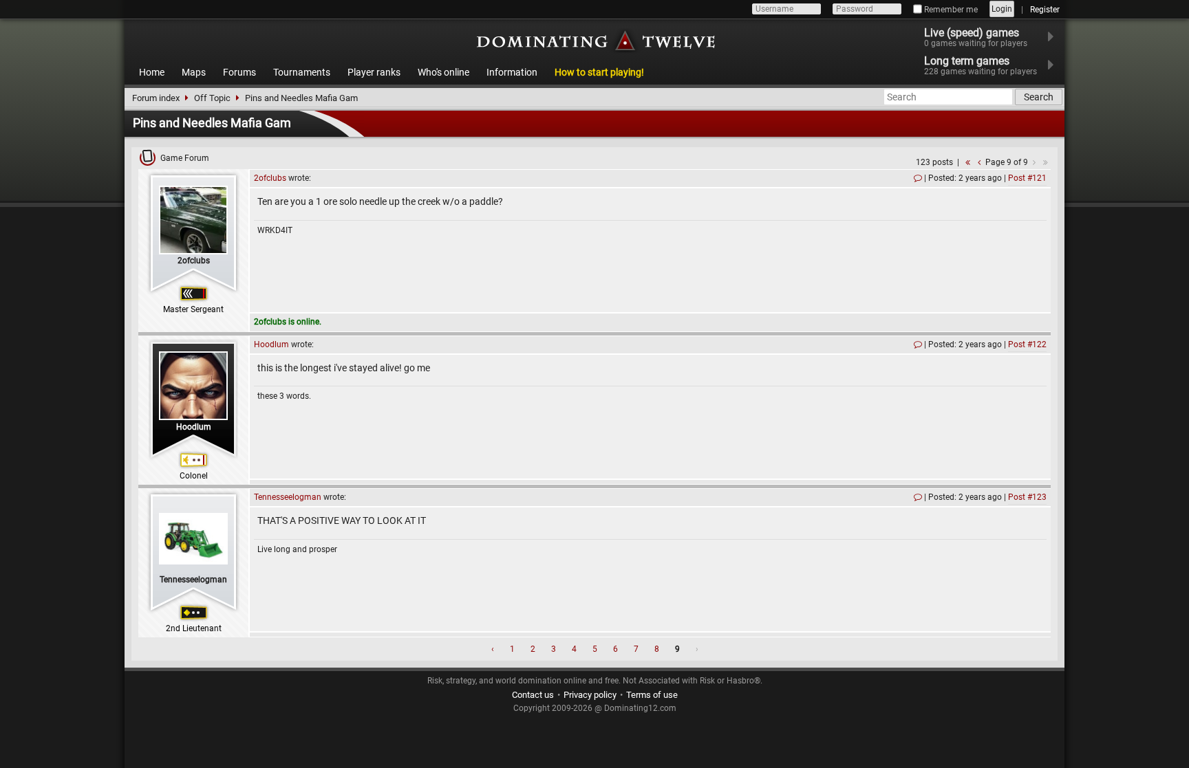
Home (151, 72)
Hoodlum (193, 427)
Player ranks (373, 72)
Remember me (950, 9)
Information (511, 72)
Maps (194, 72)
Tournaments (301, 72)
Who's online (443, 72)
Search (1038, 96)
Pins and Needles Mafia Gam (301, 98)
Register (1045, 9)
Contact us (533, 695)
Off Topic (212, 98)
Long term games (980, 65)
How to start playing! (599, 72)
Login (1002, 9)
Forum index (156, 98)
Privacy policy (590, 695)
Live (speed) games (975, 37)
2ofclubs (194, 260)
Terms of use (652, 695)
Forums (239, 72)
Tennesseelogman (193, 579)
